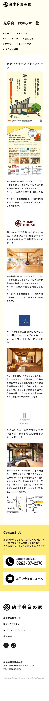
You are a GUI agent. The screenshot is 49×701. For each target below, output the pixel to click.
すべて (8, 33)
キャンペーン (11, 38)
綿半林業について (12, 617)
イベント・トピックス (14, 630)
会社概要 (7, 636)
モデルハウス (24, 43)
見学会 (8, 43)
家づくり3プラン (11, 624)
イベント (22, 33)
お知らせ (29, 38)
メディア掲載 (11, 49)
